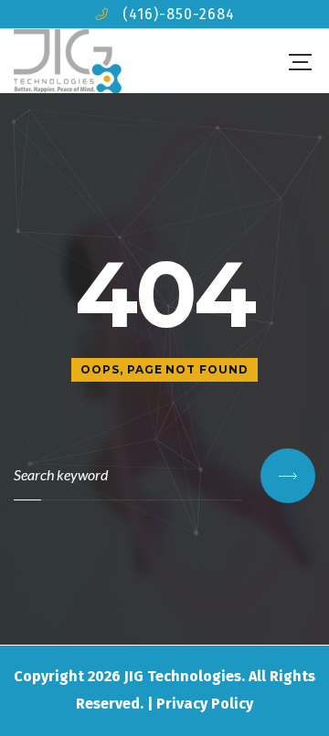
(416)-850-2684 (178, 14)
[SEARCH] (287, 475)
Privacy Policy (204, 703)
